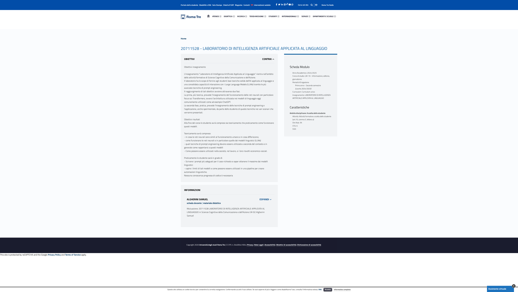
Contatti (246, 5)
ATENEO (215, 16)
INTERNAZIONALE (289, 16)
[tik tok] (287, 3)
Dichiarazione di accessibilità (309, 244)
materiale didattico (212, 203)
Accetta (328, 289)
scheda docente (194, 203)
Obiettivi (189, 59)
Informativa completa (342, 289)
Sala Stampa (217, 5)
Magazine (238, 5)
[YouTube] (289, 4)
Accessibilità (270, 244)
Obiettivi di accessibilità (286, 244)
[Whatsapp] (292, 4)
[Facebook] (276, 4)
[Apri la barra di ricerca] (307, 5)
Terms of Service (73, 254)
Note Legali (258, 244)
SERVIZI (304, 16)
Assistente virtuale (497, 288)
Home (208, 16)
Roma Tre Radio (328, 5)
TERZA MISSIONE (256, 16)
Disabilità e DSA (205, 5)
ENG (320, 289)
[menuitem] (208, 16)
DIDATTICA (228, 16)
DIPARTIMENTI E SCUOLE (323, 16)
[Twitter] (279, 4)
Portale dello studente (189, 5)
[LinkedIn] (282, 4)
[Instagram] (284, 4)
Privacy (250, 244)
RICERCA (241, 16)
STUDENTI (273, 16)
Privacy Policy (54, 254)
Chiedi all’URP (228, 5)
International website (262, 5)
